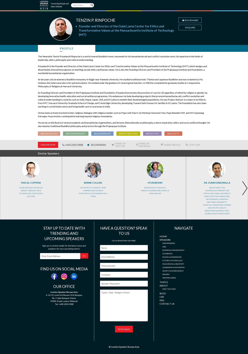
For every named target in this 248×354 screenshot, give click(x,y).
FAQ (162, 300)
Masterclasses (169, 278)
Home (163, 236)
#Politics (152, 133)
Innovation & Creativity (173, 264)
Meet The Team (169, 289)
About (164, 285)
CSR (162, 296)
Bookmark (191, 20)
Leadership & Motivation (173, 267)
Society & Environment (173, 271)
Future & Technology (172, 260)
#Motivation (128, 133)
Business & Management (173, 250)
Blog (163, 293)
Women (165, 274)
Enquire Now (48, 145)
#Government (76, 133)
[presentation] (245, 188)
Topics (164, 282)
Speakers (165, 239)
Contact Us (167, 303)
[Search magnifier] (92, 5)
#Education (49, 133)
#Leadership (102, 133)
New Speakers (168, 243)
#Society (173, 133)
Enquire (190, 27)
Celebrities (167, 254)
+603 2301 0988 (73, 144)
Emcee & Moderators (171, 257)
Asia (164, 247)
